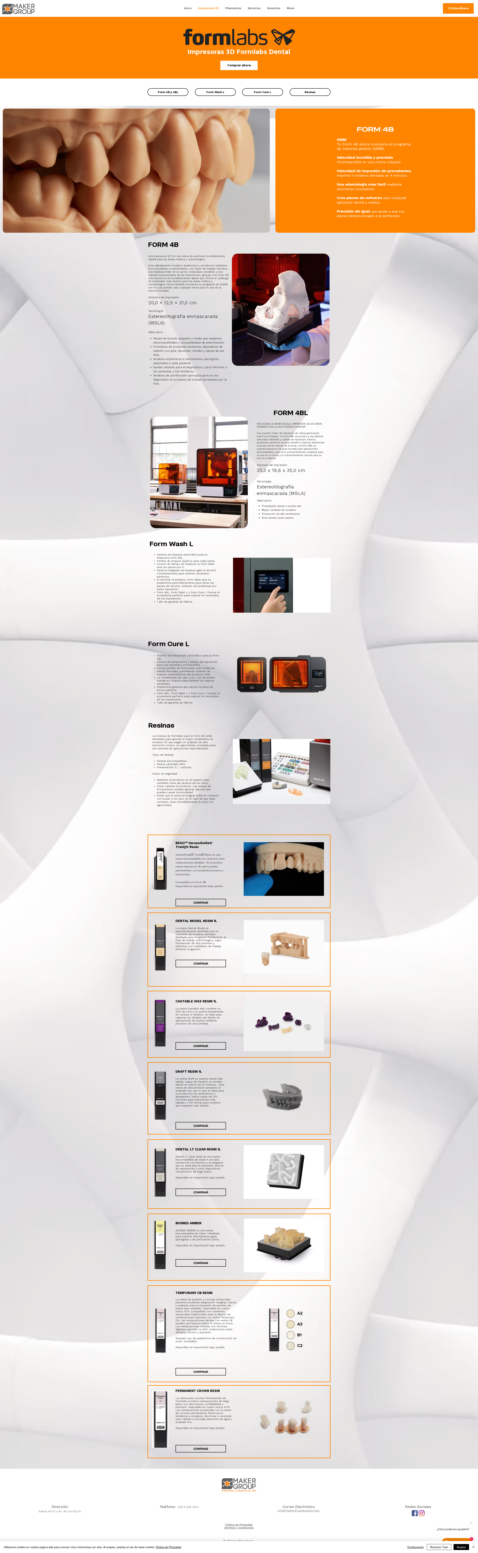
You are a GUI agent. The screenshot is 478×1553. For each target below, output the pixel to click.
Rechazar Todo (439, 1547)
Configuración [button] (415, 1547)
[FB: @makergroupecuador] (415, 1513)
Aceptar (461, 1547)
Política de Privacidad (168, 1547)
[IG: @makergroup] (422, 1513)
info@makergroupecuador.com (299, 1510)
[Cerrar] (473, 1547)
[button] (281, 310)
